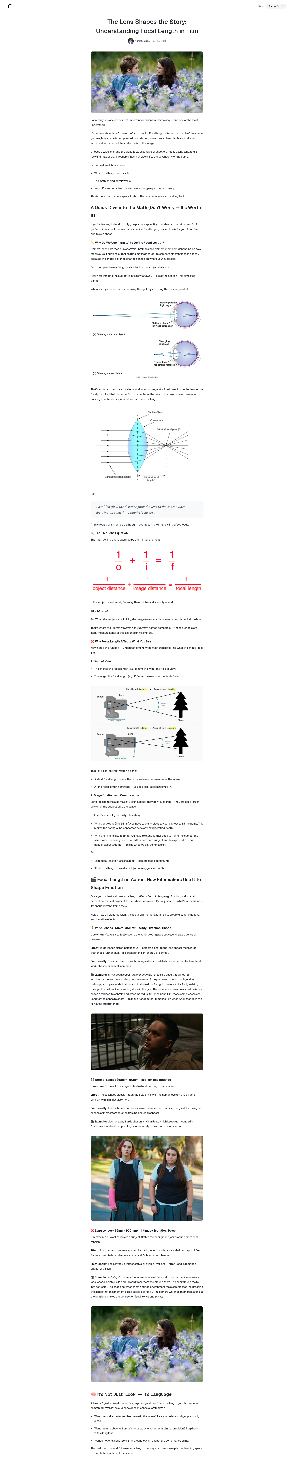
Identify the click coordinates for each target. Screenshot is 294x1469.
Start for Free (275, 6)
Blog (260, 6)
